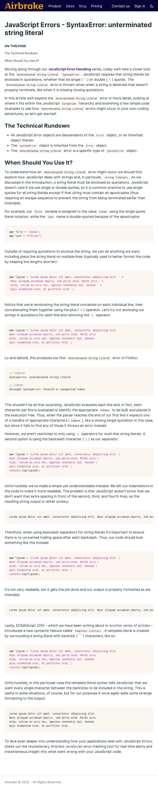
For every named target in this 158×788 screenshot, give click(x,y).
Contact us (121, 6)
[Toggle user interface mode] (152, 6)
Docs (70, 6)
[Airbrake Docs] (24, 5)
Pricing (96, 6)
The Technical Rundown (21, 53)
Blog (82, 6)
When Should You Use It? (22, 60)
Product (55, 6)
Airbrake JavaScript (67, 746)
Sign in (139, 6)
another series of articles (129, 625)
